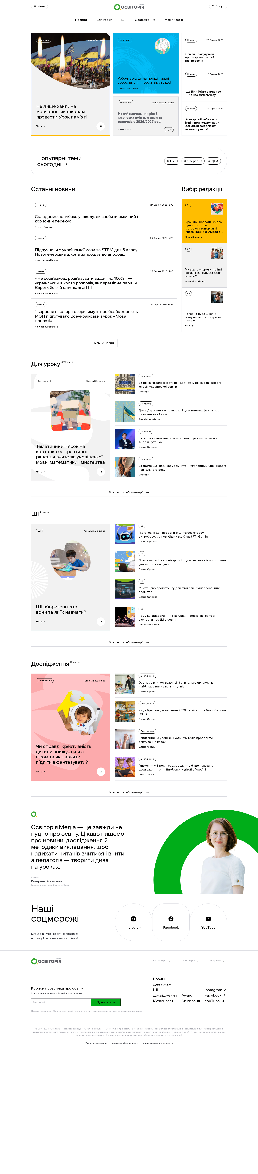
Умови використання (96, 1043)
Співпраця (191, 1001)
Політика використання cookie (157, 1043)
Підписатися (106, 1002)
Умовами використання (130, 1011)
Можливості (174, 19)
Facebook (213, 995)
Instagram (213, 990)
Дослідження (145, 19)
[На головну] (129, 7)
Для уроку (104, 19)
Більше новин (104, 342)
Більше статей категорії (126, 492)
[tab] (118, 129)
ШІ (123, 19)
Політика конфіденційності (124, 1043)
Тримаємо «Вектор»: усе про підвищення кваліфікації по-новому (142, 117)
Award (187, 995)
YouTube (212, 1001)
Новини (81, 19)
